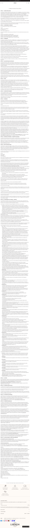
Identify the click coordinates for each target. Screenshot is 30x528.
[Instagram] (27, 513)
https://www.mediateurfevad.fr (16, 460)
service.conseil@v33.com (18, 134)
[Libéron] (15, 3)
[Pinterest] (26, 513)
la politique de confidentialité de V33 (13, 433)
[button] (28, 3)
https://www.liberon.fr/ (7, 16)
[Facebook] (25, 513)
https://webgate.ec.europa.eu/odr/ (18, 456)
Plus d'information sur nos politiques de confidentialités (23, 507)
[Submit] (28, 505)
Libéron (1, 518)
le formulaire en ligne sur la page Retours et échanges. (11, 165)
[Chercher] (3, 3)
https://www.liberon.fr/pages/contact (6, 135)
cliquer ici (11, 463)
